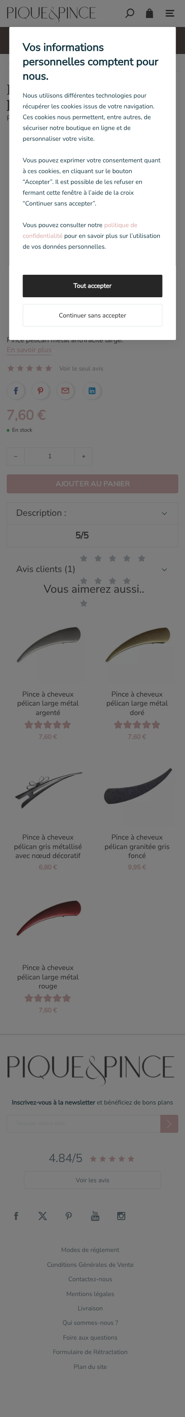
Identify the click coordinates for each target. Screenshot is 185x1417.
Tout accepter (92, 286)
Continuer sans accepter (92, 315)
